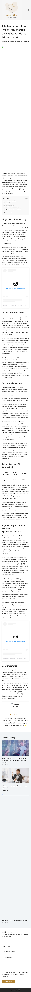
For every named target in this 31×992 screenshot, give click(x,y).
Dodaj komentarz (8, 957)
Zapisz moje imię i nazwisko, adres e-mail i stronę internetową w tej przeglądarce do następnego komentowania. (15, 974)
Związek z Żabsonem (9, 205)
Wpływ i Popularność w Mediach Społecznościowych (12, 210)
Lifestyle (26, 41)
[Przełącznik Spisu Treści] (25, 198)
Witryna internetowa (9, 951)
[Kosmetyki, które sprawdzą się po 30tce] (15, 856)
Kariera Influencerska (9, 203)
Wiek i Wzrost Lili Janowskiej (11, 207)
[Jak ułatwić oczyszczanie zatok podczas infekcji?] (15, 775)
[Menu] (28, 10)
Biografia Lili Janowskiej (10, 201)
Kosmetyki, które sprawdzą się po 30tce (15, 920)
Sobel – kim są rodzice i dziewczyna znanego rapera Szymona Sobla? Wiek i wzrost (15, 760)
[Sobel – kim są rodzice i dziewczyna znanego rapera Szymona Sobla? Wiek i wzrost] (15, 748)
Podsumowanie (8, 213)
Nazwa (5, 941)
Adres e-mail (7, 946)
